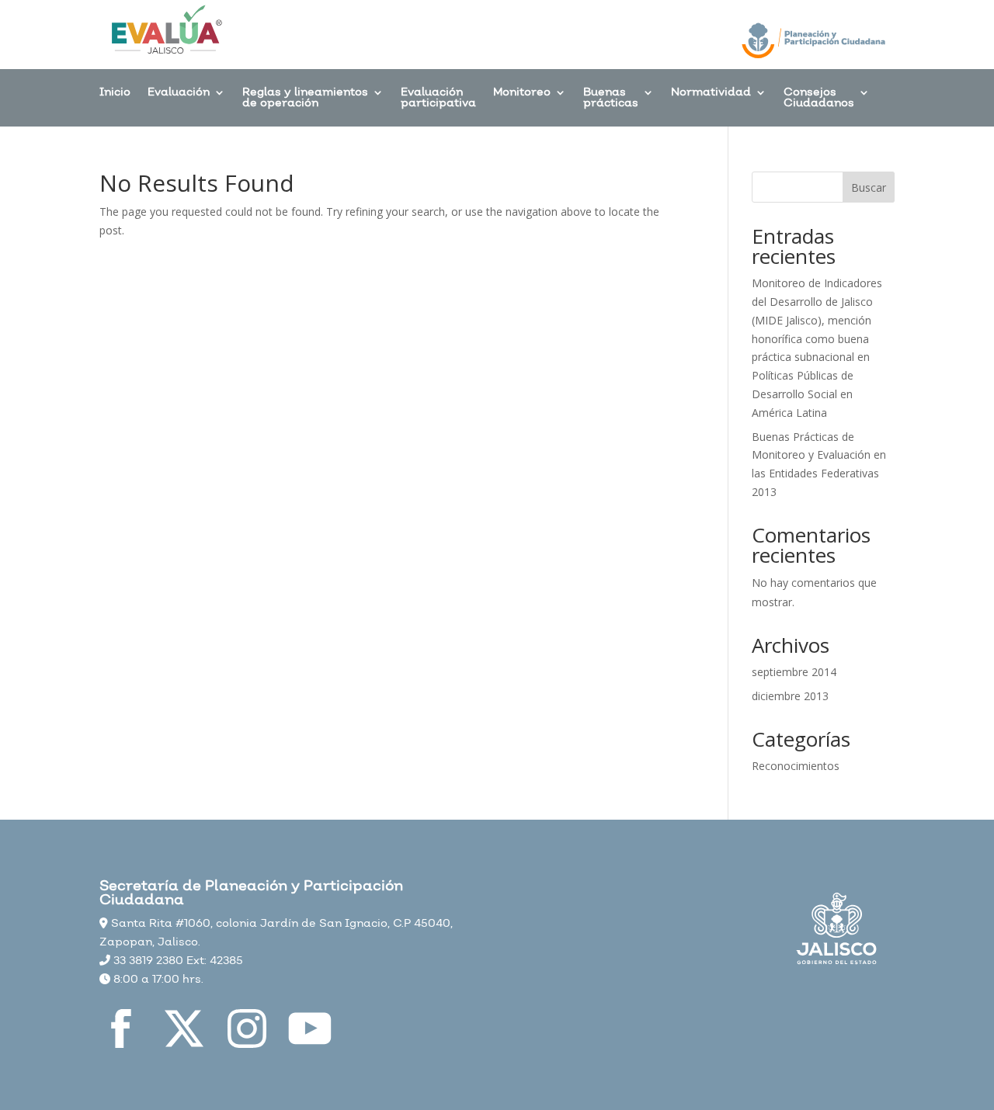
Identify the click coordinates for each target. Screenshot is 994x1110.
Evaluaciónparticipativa (438, 99)
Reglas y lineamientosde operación (305, 99)
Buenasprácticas (610, 99)
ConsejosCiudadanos (819, 99)
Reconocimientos (795, 765)
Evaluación (179, 93)
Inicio (114, 93)
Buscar (868, 187)
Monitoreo (522, 93)
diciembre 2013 (790, 696)
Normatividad (711, 93)
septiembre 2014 (794, 671)
